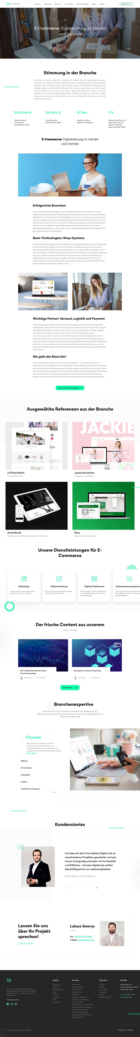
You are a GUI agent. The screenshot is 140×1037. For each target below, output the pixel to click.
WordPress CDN (58, 989)
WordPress (61, 255)
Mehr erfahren (67, 687)
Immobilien (103, 992)
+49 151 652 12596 (83, 937)
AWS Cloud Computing (79, 1010)
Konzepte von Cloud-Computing (87, 671)
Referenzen (56, 984)
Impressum (56, 997)
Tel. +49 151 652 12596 (127, 994)
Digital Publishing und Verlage (81, 1007)
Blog (54, 992)
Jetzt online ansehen (20, 456)
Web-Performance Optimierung (82, 1005)
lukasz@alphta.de (86, 940)
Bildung (101, 987)
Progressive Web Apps (79, 997)
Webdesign (75, 984)
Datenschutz (57, 1002)
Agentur (55, 987)
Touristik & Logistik (105, 997)
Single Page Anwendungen (81, 1000)
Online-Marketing (77, 1017)
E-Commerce (76, 989)
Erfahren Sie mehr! (13, 1000)
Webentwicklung (77, 987)
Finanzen (102, 984)
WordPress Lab (77, 992)
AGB (54, 1000)
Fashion (101, 994)
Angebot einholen (125, 4)
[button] (97, 888)
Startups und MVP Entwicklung (82, 1015)
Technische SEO (77, 1002)
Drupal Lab (75, 994)
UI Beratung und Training (80, 1012)
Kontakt (55, 994)
